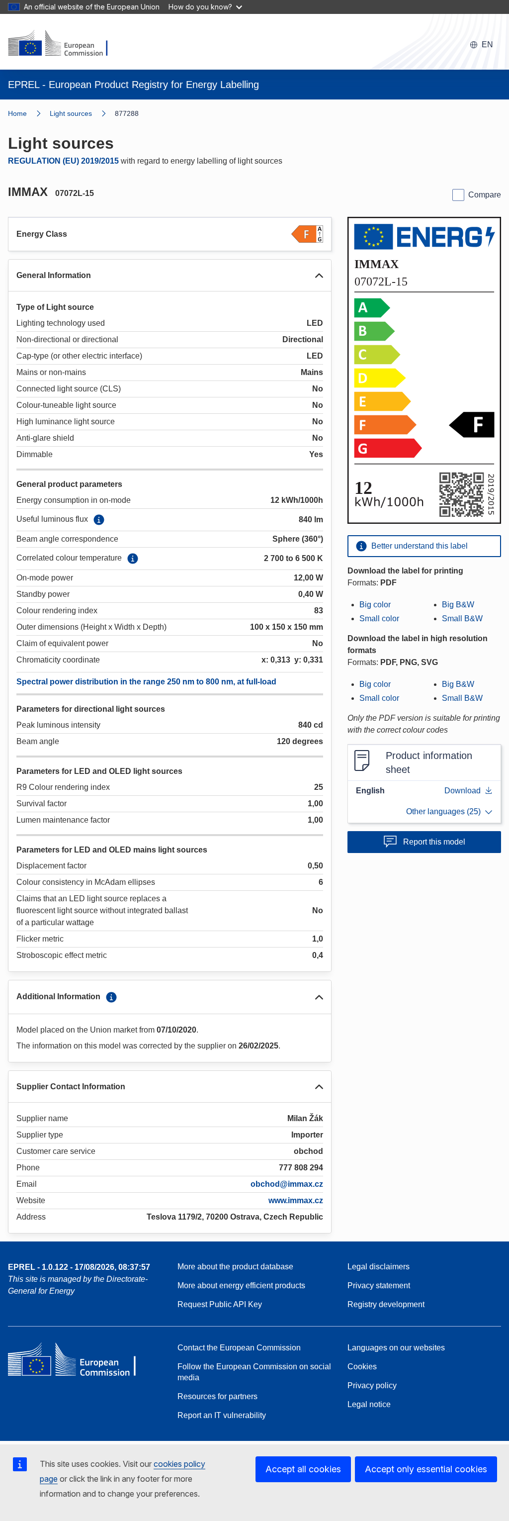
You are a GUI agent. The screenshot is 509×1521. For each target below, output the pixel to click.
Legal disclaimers (378, 1266)
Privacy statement (378, 1285)
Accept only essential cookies (426, 1469)
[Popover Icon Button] (99, 520)
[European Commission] (64, 44)
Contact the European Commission (239, 1347)
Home (17, 113)
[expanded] (319, 276)
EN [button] (487, 44)
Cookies (362, 1366)
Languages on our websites (396, 1347)
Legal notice (369, 1404)
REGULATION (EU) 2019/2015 (63, 161)
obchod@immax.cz (287, 1184)
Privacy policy (372, 1385)
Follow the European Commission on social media (254, 1372)
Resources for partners (217, 1396)
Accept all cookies (303, 1469)
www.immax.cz (295, 1200)
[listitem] (82, 113)
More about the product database (235, 1266)
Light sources (71, 113)
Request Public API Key (219, 1304)
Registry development (385, 1304)
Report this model (434, 842)
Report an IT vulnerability (221, 1415)
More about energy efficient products (241, 1285)
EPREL (79, 1267)
